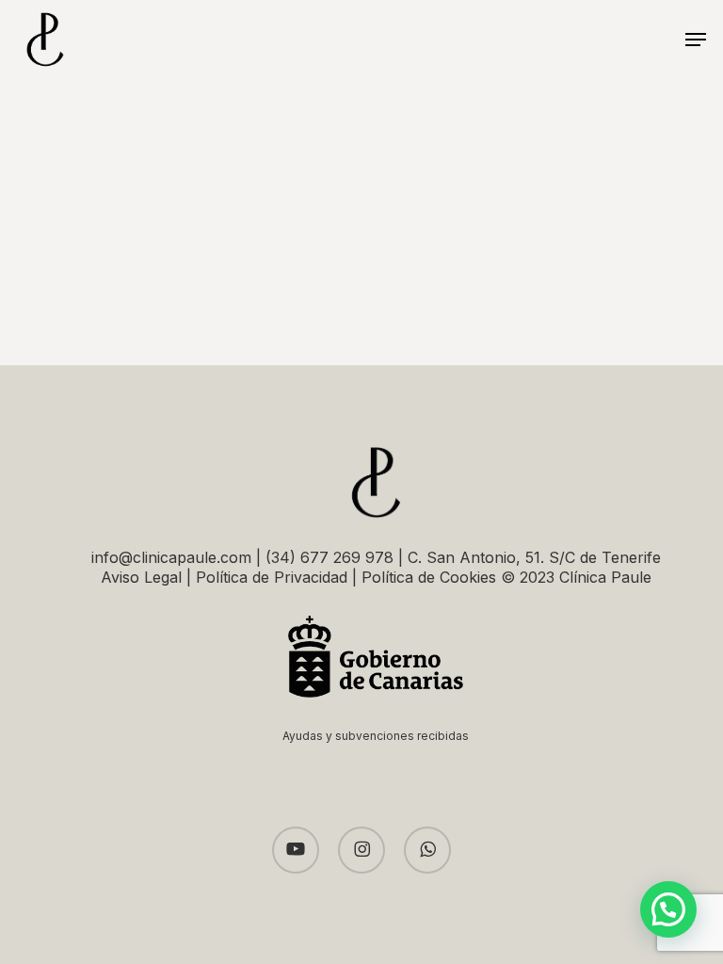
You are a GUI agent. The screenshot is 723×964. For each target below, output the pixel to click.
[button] (695, 39)
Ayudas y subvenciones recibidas (375, 736)
